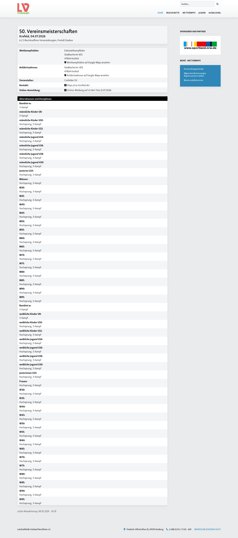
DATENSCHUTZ (214, 529)
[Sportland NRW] (200, 45)
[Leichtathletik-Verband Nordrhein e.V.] (24, 8)
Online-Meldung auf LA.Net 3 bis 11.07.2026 (89, 90)
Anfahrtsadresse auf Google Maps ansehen (87, 75)
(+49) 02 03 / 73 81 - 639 (180, 529)
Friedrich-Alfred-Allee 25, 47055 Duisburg (144, 529)
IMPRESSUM (200, 529)
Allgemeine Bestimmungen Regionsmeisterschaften (195, 74)
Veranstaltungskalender (194, 68)
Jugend (202, 12)
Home (160, 12)
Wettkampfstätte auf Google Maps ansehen (88, 62)
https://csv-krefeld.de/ (78, 85)
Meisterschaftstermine (193, 80)
